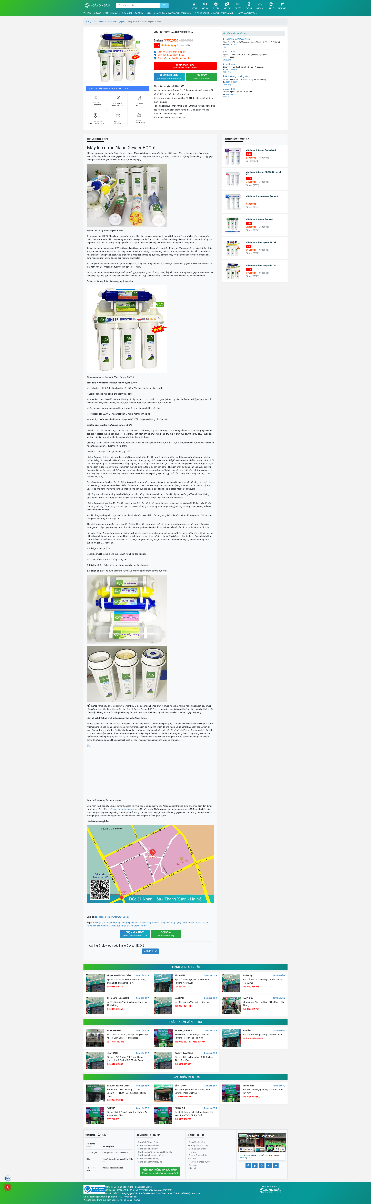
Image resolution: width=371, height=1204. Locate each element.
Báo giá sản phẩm (197, 1148)
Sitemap (260, 8)
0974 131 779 (253, 1009)
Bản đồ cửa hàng (197, 1142)
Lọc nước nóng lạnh (223, 13)
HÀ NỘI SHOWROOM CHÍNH (237, 39)
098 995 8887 (184, 1097)
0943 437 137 (185, 1042)
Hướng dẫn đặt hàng (199, 1145)
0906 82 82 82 (185, 1119)
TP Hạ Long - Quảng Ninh (236, 76)
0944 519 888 (116, 1064)
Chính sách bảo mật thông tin (152, 1155)
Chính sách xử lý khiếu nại (150, 1161)
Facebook (102, 917)
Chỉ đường (227, 47)
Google (125, 917)
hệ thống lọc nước (192, 922)
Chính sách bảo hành (148, 1148)
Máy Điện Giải (111, 13)
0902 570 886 (185, 1064)
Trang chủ (90, 21)
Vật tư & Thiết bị (246, 13)
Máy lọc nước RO (156, 13)
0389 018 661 (231, 82)
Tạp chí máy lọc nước (199, 1161)
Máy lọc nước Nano (178, 13)
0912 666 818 (231, 70)
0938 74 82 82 (253, 1097)
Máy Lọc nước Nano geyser (112, 21)
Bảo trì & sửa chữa (198, 1155)
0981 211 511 (231, 45)
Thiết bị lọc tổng (92, 13)
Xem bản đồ (142, 975)
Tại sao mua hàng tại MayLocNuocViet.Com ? (108, 89)
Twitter (114, 917)
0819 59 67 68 (199, 1042)
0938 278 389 (116, 1100)
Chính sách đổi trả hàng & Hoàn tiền (155, 1152)
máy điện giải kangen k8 (104, 922)
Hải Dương (229, 64)
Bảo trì (227, 8)
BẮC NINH (229, 89)
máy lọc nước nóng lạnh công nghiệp (164, 922)
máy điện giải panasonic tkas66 (131, 922)
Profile (194, 8)
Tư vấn (216, 8)
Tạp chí (249, 8)
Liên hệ (271, 8)
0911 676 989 (113, 1119)
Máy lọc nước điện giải (119, 925)
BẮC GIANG (230, 51)
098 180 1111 (231, 94)
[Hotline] (8, 1187)
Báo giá (205, 8)
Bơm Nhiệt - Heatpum (132, 13)
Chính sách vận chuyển (149, 1145)
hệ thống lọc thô (139, 925)
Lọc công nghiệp (201, 13)
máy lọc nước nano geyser (126, 809)
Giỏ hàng (282, 8)
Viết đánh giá (150, 951)
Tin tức (238, 8)
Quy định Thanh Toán (148, 1142)
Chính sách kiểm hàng (148, 1158)
